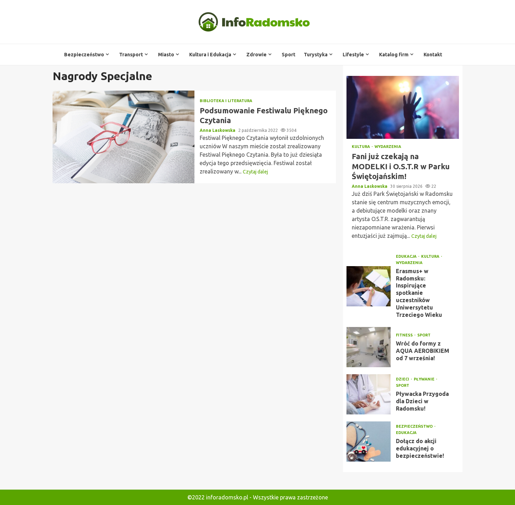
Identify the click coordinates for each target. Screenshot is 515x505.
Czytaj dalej (255, 172)
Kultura (361, 147)
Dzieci (403, 379)
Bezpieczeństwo (84, 54)
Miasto (166, 54)
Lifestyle (353, 54)
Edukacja (407, 256)
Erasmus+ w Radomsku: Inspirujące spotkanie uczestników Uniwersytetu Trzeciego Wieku (368, 286)
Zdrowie (256, 54)
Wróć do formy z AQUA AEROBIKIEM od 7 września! (368, 347)
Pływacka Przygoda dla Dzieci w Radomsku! (368, 394)
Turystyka (316, 54)
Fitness (405, 335)
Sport (288, 54)
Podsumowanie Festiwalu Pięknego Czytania (123, 137)
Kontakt (433, 54)
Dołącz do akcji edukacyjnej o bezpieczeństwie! (368, 441)
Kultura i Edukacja (210, 54)
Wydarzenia (388, 147)
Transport (131, 54)
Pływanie (424, 379)
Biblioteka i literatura (226, 101)
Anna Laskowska (218, 130)
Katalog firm (393, 54)
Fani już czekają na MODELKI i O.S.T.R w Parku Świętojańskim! (402, 107)
